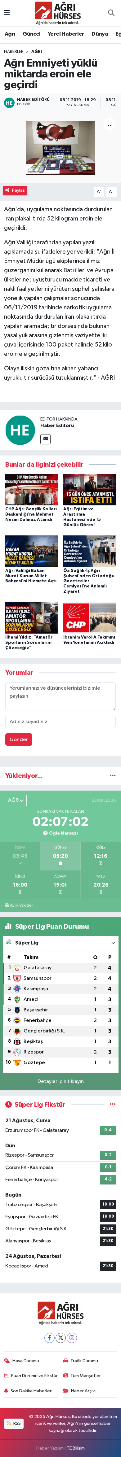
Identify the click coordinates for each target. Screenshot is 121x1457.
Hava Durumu (25, 1361)
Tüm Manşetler (85, 1375)
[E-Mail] (45, 439)
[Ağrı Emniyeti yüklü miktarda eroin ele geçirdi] (60, 147)
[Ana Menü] (7, 13)
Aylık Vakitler (21, 905)
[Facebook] (49, 1338)
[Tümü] (113, 776)
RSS (16, 1423)
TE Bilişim (76, 1448)
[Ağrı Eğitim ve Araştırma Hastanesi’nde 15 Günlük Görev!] (89, 489)
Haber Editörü (57, 425)
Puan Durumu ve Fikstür (34, 1375)
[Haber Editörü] (20, 430)
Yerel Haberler (66, 34)
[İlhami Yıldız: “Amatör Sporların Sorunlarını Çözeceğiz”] (31, 617)
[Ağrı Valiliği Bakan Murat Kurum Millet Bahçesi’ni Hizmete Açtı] (31, 551)
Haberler (14, 52)
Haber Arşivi (83, 1391)
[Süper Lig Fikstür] (113, 1104)
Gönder (19, 739)
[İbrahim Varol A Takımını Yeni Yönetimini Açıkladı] (89, 617)
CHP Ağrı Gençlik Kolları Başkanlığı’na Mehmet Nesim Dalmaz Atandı (31, 514)
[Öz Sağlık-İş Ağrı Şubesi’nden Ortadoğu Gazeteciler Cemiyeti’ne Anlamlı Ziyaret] (89, 551)
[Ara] (111, 13)
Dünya (100, 34)
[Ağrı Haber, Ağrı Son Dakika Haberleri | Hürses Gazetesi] (57, 13)
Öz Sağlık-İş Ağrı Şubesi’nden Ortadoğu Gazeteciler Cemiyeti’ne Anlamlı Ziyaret (88, 581)
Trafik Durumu (84, 1361)
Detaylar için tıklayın (61, 1081)
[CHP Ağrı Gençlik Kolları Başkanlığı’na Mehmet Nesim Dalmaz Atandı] (31, 489)
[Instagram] (72, 1338)
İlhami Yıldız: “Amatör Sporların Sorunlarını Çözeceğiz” (28, 642)
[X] (61, 1338)
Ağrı (10, 34)
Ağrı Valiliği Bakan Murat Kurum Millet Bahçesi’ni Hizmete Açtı (30, 576)
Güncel (31, 34)
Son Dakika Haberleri (31, 1391)
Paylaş (18, 190)
